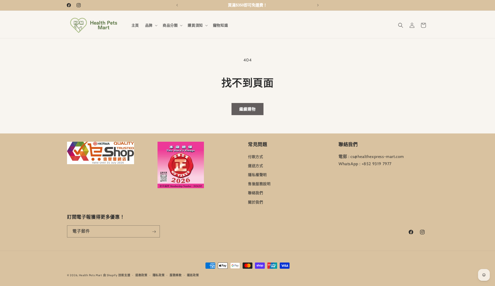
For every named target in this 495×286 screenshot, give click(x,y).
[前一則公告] (177, 5)
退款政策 (141, 275)
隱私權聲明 (257, 174)
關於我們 (255, 202)
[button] (151, 25)
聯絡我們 (255, 192)
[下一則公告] (318, 5)
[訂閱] (154, 232)
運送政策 (193, 275)
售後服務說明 (259, 183)
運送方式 (255, 165)
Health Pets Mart (90, 275)
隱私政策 (159, 275)
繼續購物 (247, 109)
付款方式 (255, 156)
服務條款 (176, 275)
